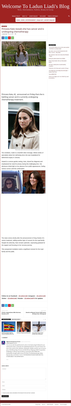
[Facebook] (3, 37)
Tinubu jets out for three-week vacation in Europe (58, 68)
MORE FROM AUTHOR (16, 319)
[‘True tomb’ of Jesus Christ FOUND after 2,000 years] (39, 326)
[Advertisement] (24, 70)
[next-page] (45, 319)
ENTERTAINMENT (31, 20)
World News (7, 24)
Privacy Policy (16, 16)
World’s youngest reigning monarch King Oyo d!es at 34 (8, 333)
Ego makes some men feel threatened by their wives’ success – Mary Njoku (58, 52)
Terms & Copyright (53, 16)
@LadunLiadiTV (29, 298)
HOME (18, 20)
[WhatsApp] (12, 37)
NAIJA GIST (40, 20)
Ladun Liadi (5, 34)
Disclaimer (43, 16)
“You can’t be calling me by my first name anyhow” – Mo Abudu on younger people (59, 48)
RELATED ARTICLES (6, 319)
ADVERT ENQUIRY (33, 16)
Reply (7, 359)
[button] (68, 16)
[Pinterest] (9, 37)
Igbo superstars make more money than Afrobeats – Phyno (59, 55)
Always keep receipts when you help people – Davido (58, 61)
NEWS (22, 20)
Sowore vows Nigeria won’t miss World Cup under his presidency (59, 77)
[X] (6, 37)
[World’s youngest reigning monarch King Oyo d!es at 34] (8, 326)
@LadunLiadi (23, 296)
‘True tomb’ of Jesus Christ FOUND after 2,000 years (37, 333)
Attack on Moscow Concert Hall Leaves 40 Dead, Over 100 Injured (36, 313)
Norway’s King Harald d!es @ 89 (23, 332)
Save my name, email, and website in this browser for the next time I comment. (19, 392)
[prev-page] (43, 319)
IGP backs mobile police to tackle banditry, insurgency (57, 65)
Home (3, 24)
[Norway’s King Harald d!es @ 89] (24, 326)
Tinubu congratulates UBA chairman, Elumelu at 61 (11, 313)
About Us (24, 16)
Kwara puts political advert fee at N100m (57, 58)
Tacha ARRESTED (52, 74)
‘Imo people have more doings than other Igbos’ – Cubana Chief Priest (59, 71)
